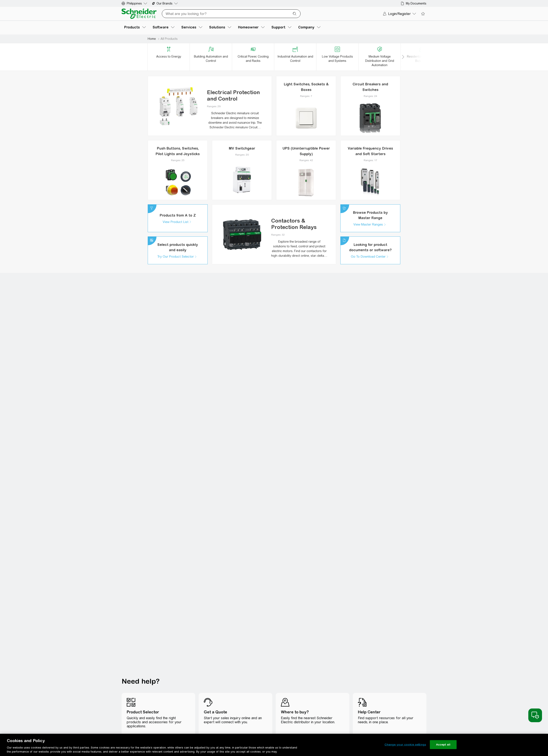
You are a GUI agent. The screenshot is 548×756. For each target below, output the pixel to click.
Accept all (443, 744)
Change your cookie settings (405, 744)
